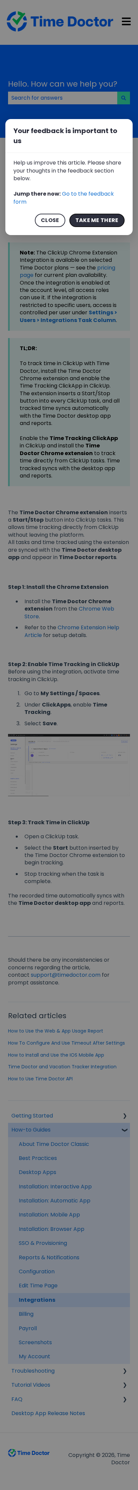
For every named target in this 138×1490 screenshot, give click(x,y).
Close (50, 220)
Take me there (97, 220)
